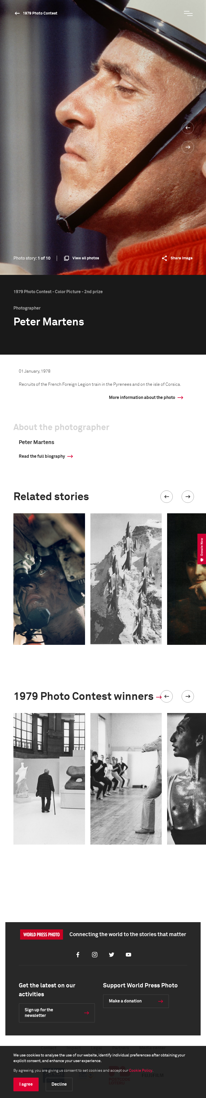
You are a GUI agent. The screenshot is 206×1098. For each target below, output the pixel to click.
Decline (59, 1084)
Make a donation (125, 1001)
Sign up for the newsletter (39, 1013)
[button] (166, 496)
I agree (26, 1084)
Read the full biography (42, 456)
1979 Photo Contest (40, 13)
